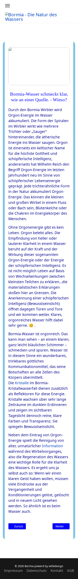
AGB (70, 570)
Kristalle (22, 382)
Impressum (13, 570)
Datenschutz (37, 570)
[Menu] (7, 5)
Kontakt (57, 570)
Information (52, 445)
